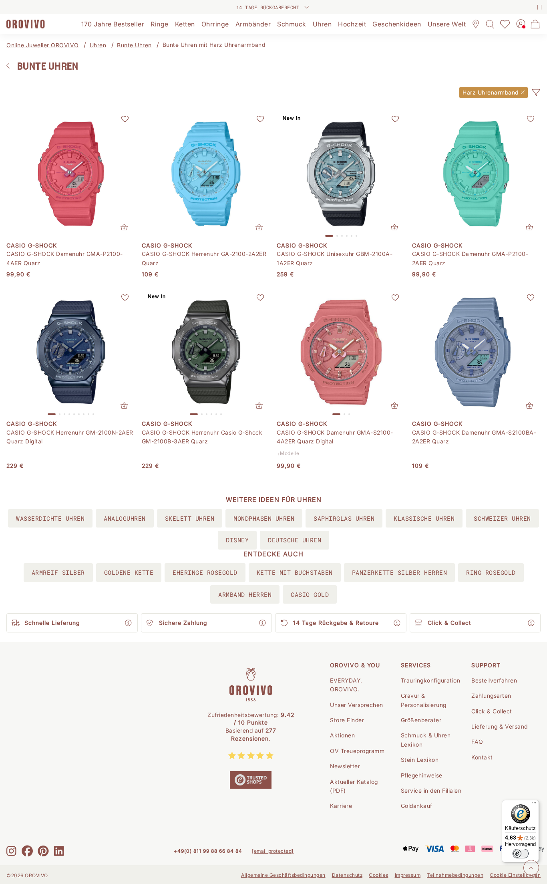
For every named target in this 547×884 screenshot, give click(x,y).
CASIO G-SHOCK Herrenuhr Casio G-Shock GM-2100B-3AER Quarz (202, 437)
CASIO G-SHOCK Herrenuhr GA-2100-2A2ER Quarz (204, 258)
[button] (536, 92)
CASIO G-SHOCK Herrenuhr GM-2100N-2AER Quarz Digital (69, 437)
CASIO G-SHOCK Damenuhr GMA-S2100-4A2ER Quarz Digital (335, 437)
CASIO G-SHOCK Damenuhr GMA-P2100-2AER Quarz (470, 258)
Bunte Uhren (134, 45)
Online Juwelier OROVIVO (42, 45)
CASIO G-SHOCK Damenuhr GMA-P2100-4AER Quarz (64, 258)
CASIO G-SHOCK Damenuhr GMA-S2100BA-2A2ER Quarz (474, 437)
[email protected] (273, 851)
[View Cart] (535, 24)
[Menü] (534, 804)
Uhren (98, 45)
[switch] (521, 853)
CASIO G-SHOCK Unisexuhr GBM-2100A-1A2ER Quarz (334, 258)
